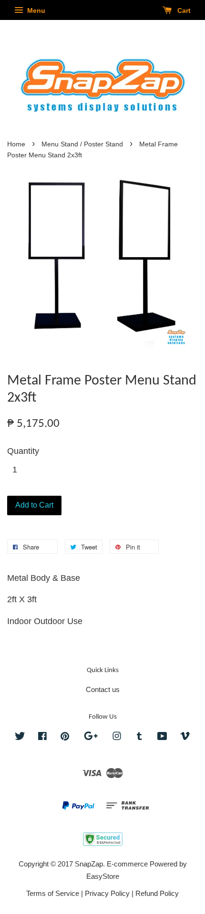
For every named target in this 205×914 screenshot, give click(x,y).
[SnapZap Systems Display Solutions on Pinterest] (65, 737)
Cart (183, 10)
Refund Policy (157, 893)
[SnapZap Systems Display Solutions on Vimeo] (185, 737)
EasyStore (102, 876)
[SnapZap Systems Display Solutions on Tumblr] (139, 737)
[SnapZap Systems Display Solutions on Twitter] (20, 737)
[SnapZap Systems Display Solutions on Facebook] (42, 737)
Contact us (103, 689)
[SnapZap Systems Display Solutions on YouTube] (162, 737)
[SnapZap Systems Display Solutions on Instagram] (117, 737)
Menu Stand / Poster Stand (82, 144)
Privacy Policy (107, 893)
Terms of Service (52, 893)
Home (16, 144)
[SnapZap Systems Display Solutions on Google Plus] (91, 737)
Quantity (23, 451)
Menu (35, 10)
